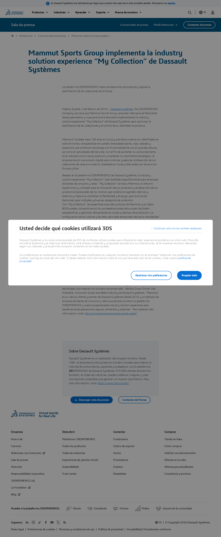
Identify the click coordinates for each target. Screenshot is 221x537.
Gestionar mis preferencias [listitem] (151, 275)
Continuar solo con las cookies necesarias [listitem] (178, 228)
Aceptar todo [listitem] (189, 275)
